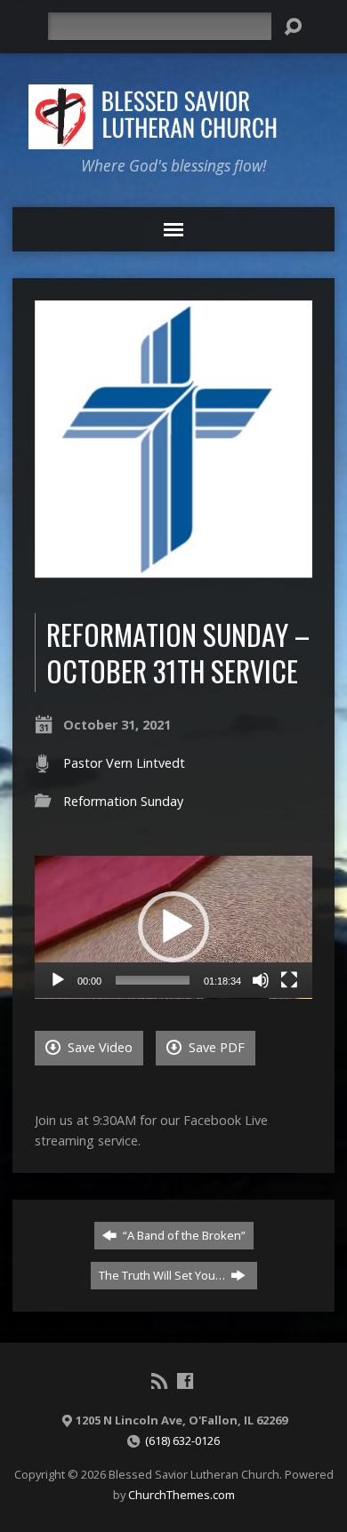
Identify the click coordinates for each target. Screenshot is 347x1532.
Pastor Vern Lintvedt (124, 762)
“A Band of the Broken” (183, 1235)
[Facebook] (185, 1381)
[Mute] (261, 980)
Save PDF (215, 1047)
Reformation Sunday (123, 801)
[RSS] (159, 1381)
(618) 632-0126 (182, 1440)
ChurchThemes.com (181, 1495)
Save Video (98, 1047)
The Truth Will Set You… (163, 1275)
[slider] (153, 980)
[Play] (58, 980)
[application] (174, 927)
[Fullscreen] (289, 980)
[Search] (293, 27)
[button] (173, 926)
